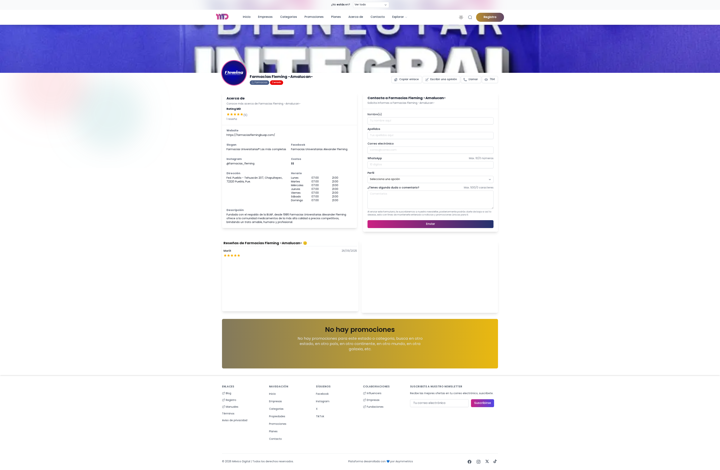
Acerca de (355, 17)
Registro (490, 17)
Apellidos (374, 129)
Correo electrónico (381, 143)
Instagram (322, 401)
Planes (336, 17)
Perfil (371, 173)
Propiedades (277, 416)
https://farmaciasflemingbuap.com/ (250, 135)
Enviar (430, 224)
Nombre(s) (375, 114)
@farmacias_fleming (240, 163)
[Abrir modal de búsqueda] (470, 17)
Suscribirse (482, 403)
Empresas (265, 17)
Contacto (377, 17)
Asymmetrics (404, 461)
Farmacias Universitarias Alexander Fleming (319, 149)
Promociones (314, 17)
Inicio (246, 17)
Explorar (398, 17)
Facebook (322, 394)
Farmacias (261, 82)
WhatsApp (375, 158)
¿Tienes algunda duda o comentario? (393, 187)
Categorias (288, 17)
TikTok (320, 416)
